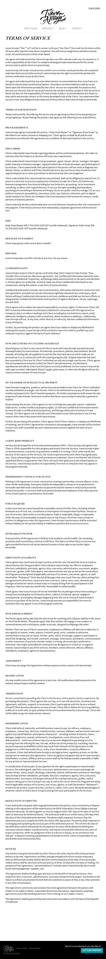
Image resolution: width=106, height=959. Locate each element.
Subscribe (94, 8)
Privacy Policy (35, 948)
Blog (62, 28)
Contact (77, 28)
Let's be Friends (92, 950)
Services (47, 28)
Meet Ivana (30, 28)
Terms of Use (22, 948)
